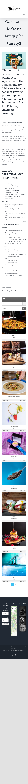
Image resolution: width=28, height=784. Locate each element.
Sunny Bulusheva (14, 488)
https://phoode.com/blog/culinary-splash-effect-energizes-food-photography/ (15, 197)
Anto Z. (22, 650)
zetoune (14, 579)
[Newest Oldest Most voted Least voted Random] (14, 304)
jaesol (14, 398)
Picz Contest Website (15, 650)
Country (5, 617)
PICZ (10, 647)
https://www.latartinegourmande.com (16, 186)
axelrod (14, 428)
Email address (5, 609)
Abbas (14, 337)
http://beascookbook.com (12, 190)
